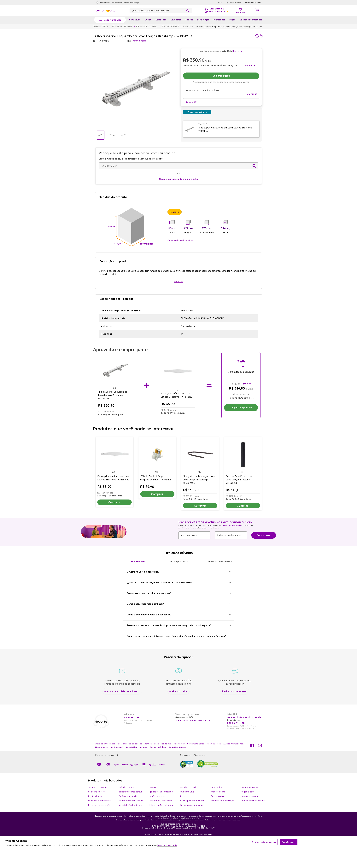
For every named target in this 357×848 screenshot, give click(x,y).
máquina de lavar (127, 787)
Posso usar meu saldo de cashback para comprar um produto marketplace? (169, 625)
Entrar (215, 10)
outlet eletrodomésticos (99, 800)
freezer (152, 787)
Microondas (219, 20)
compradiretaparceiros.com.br (244, 717)
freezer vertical (218, 796)
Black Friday (131, 747)
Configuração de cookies (264, 842)
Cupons (143, 747)
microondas (216, 787)
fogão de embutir (157, 796)
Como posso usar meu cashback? (145, 603)
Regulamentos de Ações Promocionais (225, 744)
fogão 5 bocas (249, 792)
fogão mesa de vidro (129, 796)
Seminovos (134, 20)
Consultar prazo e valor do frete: (202, 90)
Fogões (189, 20)
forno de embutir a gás (99, 805)
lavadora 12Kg (187, 792)
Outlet (148, 20)
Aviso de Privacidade (232, 525)
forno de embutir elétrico (253, 800)
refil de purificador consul (192, 800)
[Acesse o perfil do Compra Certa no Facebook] (252, 746)
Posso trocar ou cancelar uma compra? (149, 593)
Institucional (117, 747)
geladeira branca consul (130, 792)
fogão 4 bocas (218, 792)
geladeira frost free (97, 792)
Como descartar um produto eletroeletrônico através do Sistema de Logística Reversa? (176, 636)
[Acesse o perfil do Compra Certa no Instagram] (260, 746)
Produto (174, 212)
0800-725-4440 (236, 723)
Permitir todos (289, 842)
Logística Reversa (177, 747)
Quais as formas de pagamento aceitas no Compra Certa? (159, 582)
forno (182, 796)
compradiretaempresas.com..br (192, 720)
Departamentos (112, 20)
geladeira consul (188, 787)
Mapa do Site (101, 747)
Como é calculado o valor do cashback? (149, 614)
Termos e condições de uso (158, 744)
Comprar (114, 502)
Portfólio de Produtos (219, 561)
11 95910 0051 (131, 717)
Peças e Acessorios (122, 26)
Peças (232, 20)
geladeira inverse (250, 787)
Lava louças (203, 20)
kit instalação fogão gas (130, 805)
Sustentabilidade (158, 747)
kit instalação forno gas (191, 805)
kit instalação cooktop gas (162, 805)
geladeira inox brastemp (161, 792)
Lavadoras (176, 20)
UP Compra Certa (178, 561)
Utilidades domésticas (251, 20)
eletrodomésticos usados (131, 800)
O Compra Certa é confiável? (143, 571)
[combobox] (161, 10)
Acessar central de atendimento (122, 691)
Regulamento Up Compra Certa (189, 744)
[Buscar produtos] (188, 10)
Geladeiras (160, 20)
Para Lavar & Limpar (146, 26)
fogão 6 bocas (95, 796)
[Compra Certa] (105, 10)
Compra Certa (137, 561)
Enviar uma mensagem (234, 691)
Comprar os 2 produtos (241, 407)
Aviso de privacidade (105, 744)
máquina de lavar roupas (223, 800)
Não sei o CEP (191, 102)
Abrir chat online (178, 691)
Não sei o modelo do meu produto (178, 179)
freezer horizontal (250, 796)
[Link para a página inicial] (97, 26)
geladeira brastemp (97, 787)
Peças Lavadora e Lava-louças (177, 26)
